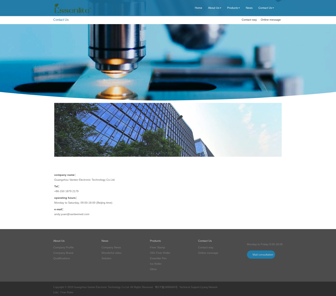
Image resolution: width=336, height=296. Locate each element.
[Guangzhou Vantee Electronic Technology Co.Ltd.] (72, 13)
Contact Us (265, 7)
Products (232, 7)
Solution (106, 258)
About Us (213, 7)
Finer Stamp (157, 247)
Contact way (249, 19)
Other (153, 269)
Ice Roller (156, 263)
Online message (271, 19)
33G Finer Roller (160, 252)
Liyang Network (209, 287)
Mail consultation (263, 254)
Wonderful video (112, 252)
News (249, 7)
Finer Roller (66, 292)
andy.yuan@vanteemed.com (71, 214)
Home (198, 7)
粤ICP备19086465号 (166, 287)
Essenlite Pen (158, 258)
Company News (111, 247)
